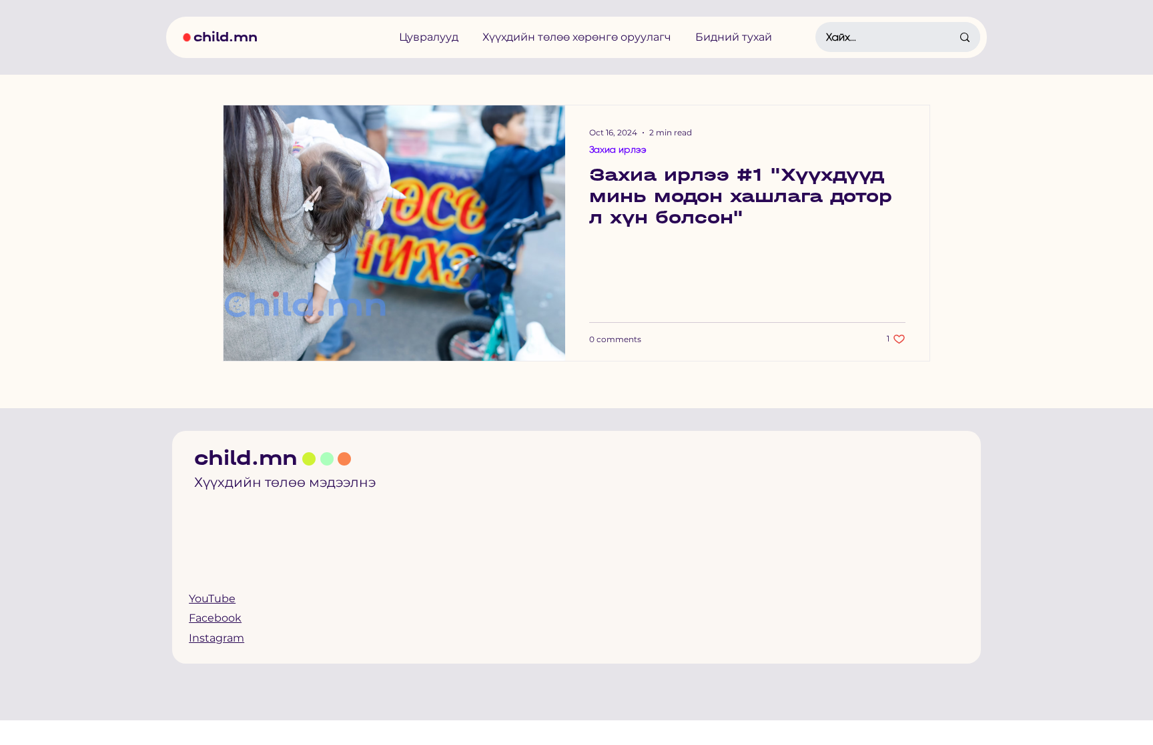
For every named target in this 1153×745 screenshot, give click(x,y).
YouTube (212, 598)
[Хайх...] (964, 37)
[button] (428, 37)
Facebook (215, 618)
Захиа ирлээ (618, 149)
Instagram (216, 638)
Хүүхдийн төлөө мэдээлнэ (285, 482)
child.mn (226, 37)
